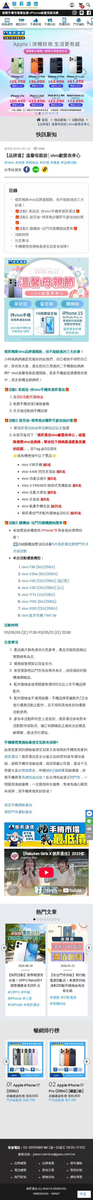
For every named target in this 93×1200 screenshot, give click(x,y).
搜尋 (88, 5)
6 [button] (53, 113)
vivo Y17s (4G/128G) (38, 594)
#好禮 (44, 162)
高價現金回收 (32, 777)
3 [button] (43, 113)
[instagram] (74, 13)
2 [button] (39, 113)
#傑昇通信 (32, 1004)
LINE (89, 821)
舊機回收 (64, 24)
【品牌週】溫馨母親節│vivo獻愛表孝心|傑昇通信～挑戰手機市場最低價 (25, 7)
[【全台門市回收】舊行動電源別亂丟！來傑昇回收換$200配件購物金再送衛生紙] (68, 944)
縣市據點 (76, 1163)
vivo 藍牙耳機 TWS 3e (39, 615)
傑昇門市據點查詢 (18, 811)
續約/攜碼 (53, 770)
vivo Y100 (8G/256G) (39, 601)
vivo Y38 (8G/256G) (38, 567)
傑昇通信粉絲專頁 (31, 428)
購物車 (82, 7)
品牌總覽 (20, 1163)
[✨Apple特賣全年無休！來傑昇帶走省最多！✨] (46, 72)
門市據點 (78, 24)
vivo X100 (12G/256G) (40, 608)
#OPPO (14, 992)
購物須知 (48, 1177)
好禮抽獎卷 (26, 770)
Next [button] (84, 72)
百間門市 (73, 777)
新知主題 (48, 1170)
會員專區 (72, 5)
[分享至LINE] (35, 169)
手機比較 (50, 24)
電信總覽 (20, 1170)
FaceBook (89, 813)
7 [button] (57, 113)
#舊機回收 (58, 1003)
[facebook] (89, 13)
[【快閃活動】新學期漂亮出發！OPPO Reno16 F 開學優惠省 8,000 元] (25, 944)
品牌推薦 (48, 1163)
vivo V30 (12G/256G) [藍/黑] (45, 580)
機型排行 (21, 24)
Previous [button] (8, 72)
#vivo (9, 162)
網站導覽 (76, 1177)
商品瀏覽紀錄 (89, 828)
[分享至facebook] (26, 169)
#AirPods (15, 1004)
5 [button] (50, 113)
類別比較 (76, 1170)
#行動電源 (68, 997)
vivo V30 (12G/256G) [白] (43, 587)
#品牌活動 (69, 162)
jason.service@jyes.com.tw (54, 1154)
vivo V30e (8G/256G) (40, 574)
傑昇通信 (11, 756)
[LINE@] (82, 13)
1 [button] (36, 113)
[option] (46, 72)
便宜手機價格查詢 (18, 805)
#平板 (25, 992)
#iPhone (14, 998)
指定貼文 (55, 428)
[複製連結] (45, 169)
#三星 (27, 998)
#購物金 (32, 162)
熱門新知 (20, 1177)
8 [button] (59, 919)
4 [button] (46, 113)
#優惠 (55, 162)
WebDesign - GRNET (46, 1193)
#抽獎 (20, 162)
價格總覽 (7, 24)
